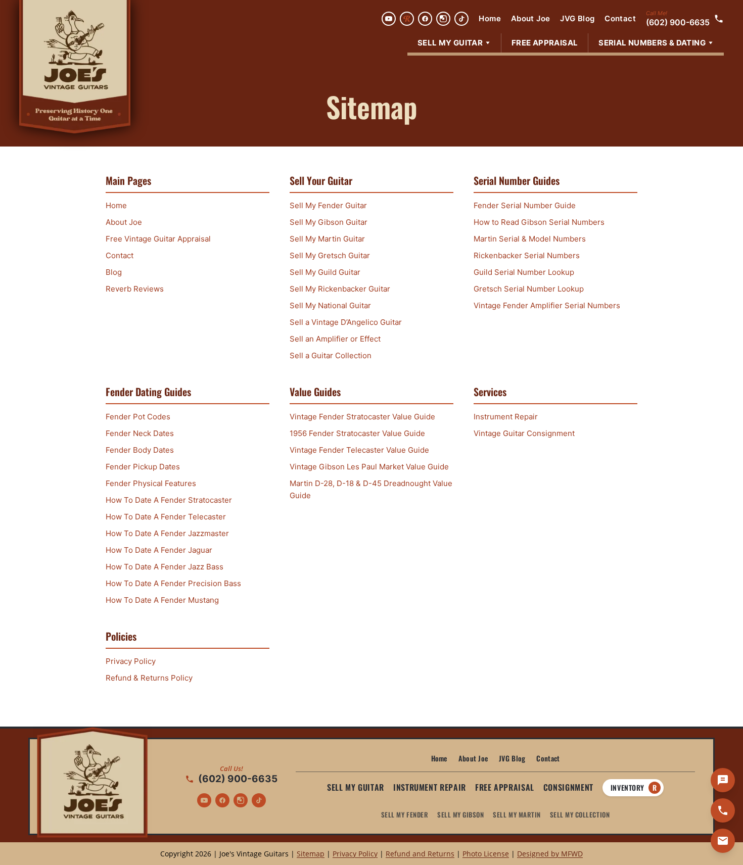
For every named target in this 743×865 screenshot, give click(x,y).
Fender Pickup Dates (143, 466)
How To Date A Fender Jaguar (159, 550)
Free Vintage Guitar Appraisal (158, 239)
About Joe (530, 18)
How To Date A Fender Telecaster (166, 516)
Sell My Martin (516, 814)
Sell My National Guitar (330, 305)
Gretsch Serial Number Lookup (529, 289)
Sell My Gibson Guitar (328, 222)
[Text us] (723, 780)
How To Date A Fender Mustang (162, 600)
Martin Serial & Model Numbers (530, 239)
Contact (620, 18)
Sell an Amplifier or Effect (335, 339)
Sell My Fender (404, 814)
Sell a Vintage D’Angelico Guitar (346, 322)
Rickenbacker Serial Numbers (527, 255)
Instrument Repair (506, 416)
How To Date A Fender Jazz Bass (164, 566)
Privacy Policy (131, 661)
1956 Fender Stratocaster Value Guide (357, 433)
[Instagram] (443, 19)
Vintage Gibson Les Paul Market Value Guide (369, 466)
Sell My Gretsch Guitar (330, 255)
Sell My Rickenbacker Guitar (340, 289)
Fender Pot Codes (138, 416)
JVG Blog (577, 18)
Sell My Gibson (460, 814)
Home (490, 18)
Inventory (634, 787)
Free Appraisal (545, 42)
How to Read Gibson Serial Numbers (539, 222)
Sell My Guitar (450, 42)
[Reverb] (407, 19)
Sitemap (310, 853)
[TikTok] (461, 19)
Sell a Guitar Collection (331, 355)
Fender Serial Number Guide (525, 205)
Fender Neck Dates (140, 433)
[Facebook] (425, 19)
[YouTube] (389, 19)
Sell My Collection (580, 814)
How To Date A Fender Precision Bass (173, 583)
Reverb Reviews (135, 289)
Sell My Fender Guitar (328, 205)
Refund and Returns (420, 853)
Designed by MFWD (550, 853)
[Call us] (723, 810)
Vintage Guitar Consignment (524, 433)
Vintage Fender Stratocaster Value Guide (362, 416)
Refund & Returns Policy (149, 678)
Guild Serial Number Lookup (524, 272)
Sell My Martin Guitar (327, 239)
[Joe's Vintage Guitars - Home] (74, 66)
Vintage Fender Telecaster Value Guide (359, 450)
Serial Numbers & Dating (652, 42)
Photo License (485, 853)
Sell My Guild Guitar (325, 272)
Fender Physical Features (151, 483)
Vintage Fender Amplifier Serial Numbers (547, 305)
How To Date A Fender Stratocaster (169, 500)
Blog (114, 272)
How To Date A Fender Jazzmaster (167, 533)
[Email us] (723, 841)
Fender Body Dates (140, 450)
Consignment (568, 787)
